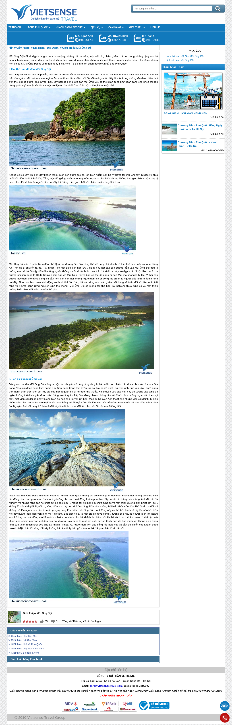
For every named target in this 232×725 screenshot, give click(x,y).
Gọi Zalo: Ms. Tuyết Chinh (103, 38)
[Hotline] (224, 717)
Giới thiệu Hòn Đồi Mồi (24, 636)
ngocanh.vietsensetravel (77, 40)
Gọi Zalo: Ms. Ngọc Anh (71, 38)
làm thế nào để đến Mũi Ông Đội (185, 56)
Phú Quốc (55, 264)
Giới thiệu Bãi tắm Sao (24, 640)
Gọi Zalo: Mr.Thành (137, 38)
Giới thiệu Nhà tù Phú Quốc (27, 644)
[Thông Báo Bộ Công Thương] (153, 711)
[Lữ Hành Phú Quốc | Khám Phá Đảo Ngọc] (11, 47)
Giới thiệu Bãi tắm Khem (25, 652)
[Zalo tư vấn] (224, 705)
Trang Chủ (53, 12)
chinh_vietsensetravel (109, 40)
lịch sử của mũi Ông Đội (180, 60)
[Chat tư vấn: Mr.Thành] (144, 40)
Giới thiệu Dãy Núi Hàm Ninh (27, 648)
